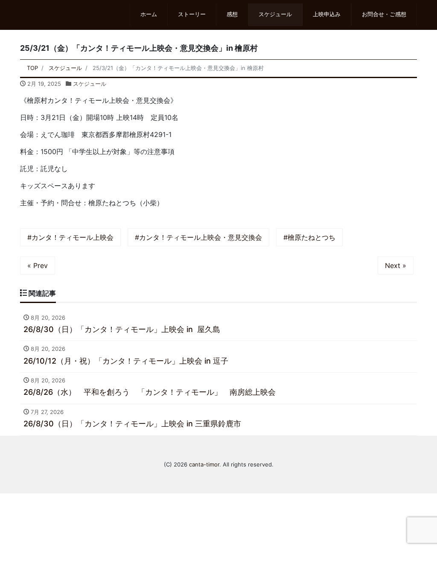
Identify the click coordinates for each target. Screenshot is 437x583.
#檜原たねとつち (309, 237)
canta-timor (204, 464)
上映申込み (327, 14)
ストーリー (192, 14)
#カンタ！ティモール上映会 (70, 237)
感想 (232, 14)
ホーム (148, 14)
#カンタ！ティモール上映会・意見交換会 (198, 237)
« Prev (37, 265)
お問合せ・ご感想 (384, 14)
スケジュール (275, 14)
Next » (395, 265)
